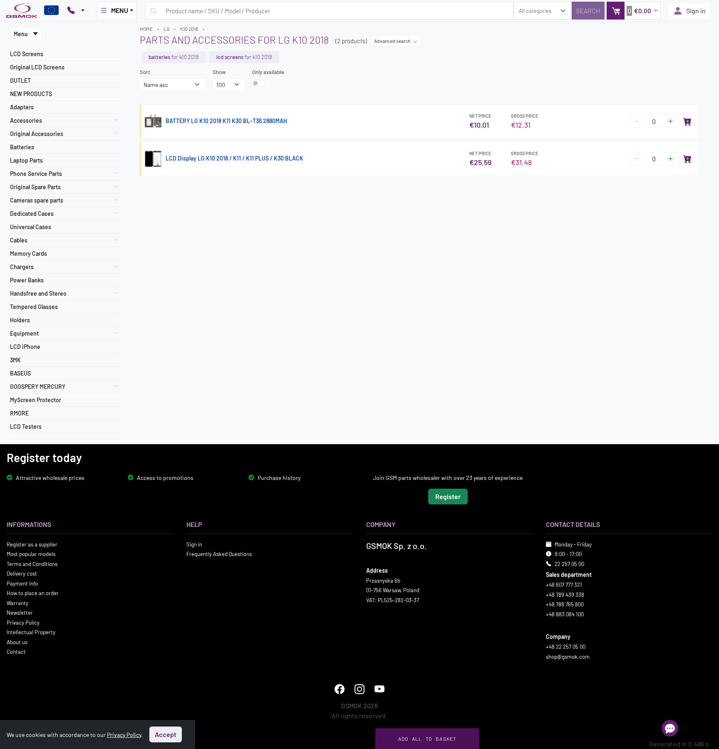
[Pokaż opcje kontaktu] (76, 11)
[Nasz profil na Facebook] (340, 689)
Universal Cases (30, 226)
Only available (268, 72)
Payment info (22, 583)
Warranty (17, 602)
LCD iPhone (25, 346)
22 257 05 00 (569, 563)
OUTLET (20, 80)
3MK (15, 359)
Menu (21, 33)
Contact (16, 651)
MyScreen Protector (35, 399)
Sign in (696, 11)
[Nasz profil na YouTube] (379, 689)
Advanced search (392, 41)
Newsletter (20, 612)
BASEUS (20, 373)
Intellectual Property (31, 632)
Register (448, 496)
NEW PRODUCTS (31, 93)
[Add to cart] (687, 121)
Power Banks (27, 280)
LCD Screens (26, 53)
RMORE (19, 413)
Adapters (22, 107)
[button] (633, 11)
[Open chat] (670, 728)
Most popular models (31, 554)
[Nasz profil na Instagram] (359, 689)
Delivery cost (22, 573)
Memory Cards (28, 253)
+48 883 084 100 (565, 614)
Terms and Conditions (32, 563)
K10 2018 (189, 29)
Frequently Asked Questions (219, 554)
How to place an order (33, 593)
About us (17, 641)
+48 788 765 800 (565, 604)
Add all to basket (427, 739)
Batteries (22, 147)
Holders (20, 320)
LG (166, 29)
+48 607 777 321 (564, 584)
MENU (119, 10)
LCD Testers (26, 426)
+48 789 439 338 (565, 594)
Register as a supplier (32, 544)
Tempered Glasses (34, 306)
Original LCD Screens (37, 67)
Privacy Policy (23, 622)
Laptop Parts (26, 160)
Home (146, 29)
